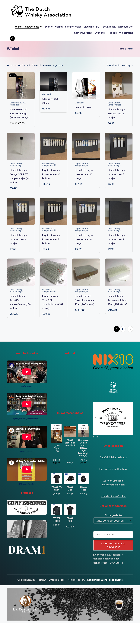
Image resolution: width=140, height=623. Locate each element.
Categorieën (113, 515)
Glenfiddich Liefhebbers (113, 457)
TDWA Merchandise (18, 103)
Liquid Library (114, 102)
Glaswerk (14, 102)
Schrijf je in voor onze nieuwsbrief (113, 545)
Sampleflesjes (114, 104)
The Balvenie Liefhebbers (113, 468)
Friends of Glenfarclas (113, 496)
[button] (130, 329)
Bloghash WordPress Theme (106, 579)
